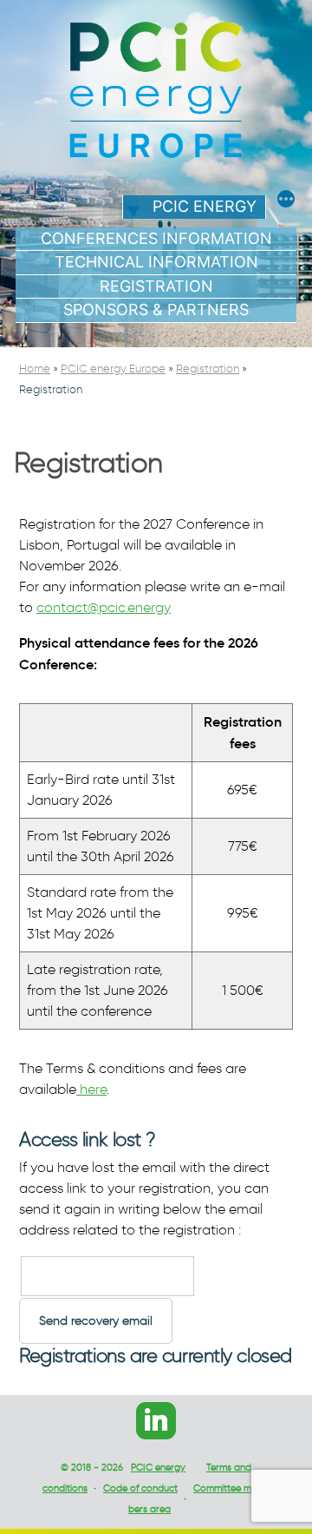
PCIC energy (205, 206)
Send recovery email (96, 1320)
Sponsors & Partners (156, 309)
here (91, 1089)
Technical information (156, 262)
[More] (286, 201)
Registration (156, 286)
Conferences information (156, 238)
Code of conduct (140, 1488)
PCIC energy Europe (113, 368)
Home (34, 368)
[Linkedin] (155, 1421)
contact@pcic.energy (103, 607)
